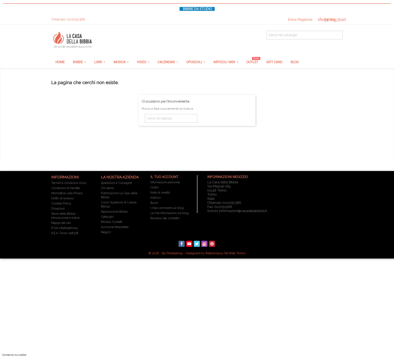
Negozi (106, 232)
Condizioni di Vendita (65, 188)
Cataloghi (107, 216)
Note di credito (160, 192)
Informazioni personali (165, 182)
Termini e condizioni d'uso (68, 183)
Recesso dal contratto (165, 218)
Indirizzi (155, 197)
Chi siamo (107, 188)
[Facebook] (182, 244)
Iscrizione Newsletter (115, 227)
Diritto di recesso (62, 198)
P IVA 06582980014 (64, 228)
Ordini (154, 187)
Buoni (154, 202)
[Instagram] (204, 244)
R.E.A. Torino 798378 (64, 233)
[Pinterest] (212, 244)
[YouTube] (189, 244)
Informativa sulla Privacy (67, 193)
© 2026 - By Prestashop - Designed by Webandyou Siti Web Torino (197, 253)
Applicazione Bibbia (114, 211)
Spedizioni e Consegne (116, 183)
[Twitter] (197, 244)
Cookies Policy (61, 203)
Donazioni (58, 208)
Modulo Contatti (111, 221)
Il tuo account (164, 177)
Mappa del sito (61, 223)
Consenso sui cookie (14, 354)
